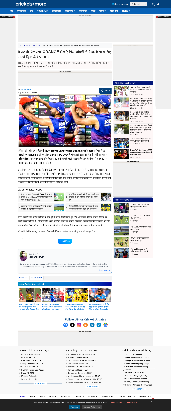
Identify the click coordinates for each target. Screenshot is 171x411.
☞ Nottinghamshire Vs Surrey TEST (80, 354)
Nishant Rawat (26, 89)
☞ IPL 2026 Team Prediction (30, 354)
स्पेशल (93, 11)
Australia (42, 11)
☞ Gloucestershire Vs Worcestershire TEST (83, 379)
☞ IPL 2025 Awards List (28, 367)
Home (23, 396)
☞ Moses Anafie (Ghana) (133, 372)
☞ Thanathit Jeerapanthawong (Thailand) (135, 367)
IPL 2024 (36, 46)
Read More (65, 241)
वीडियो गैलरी (114, 11)
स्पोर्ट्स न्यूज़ (83, 11)
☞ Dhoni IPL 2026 (26, 373)
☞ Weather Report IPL (28, 379)
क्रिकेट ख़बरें (21, 11)
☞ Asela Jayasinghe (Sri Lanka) (136, 357)
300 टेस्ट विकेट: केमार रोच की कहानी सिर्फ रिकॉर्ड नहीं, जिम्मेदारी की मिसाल (140, 89)
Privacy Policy (127, 396)
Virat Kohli (23, 278)
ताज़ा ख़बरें (27, 46)
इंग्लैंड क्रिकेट (56, 11)
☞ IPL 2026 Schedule (28, 376)
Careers (92, 396)
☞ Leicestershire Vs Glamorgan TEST (81, 360)
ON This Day (66, 396)
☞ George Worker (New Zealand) (136, 360)
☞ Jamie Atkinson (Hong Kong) (136, 364)
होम (12, 11)
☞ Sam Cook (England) (132, 354)
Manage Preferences (92, 407)
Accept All (74, 407)
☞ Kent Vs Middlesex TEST (76, 370)
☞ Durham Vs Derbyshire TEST (78, 373)
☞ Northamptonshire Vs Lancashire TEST (82, 376)
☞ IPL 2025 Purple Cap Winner (31, 370)
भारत (31, 11)
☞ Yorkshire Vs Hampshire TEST (79, 367)
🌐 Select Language (120, 4)
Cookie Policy (108, 396)
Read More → (104, 270)
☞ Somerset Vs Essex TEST (77, 364)
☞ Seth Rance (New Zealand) (135, 379)
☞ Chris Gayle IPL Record (30, 360)
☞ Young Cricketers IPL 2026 (31, 364)
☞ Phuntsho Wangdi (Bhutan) (135, 375)
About (33, 396)
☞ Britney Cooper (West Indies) (136, 382)
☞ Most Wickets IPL (27, 357)
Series (52, 396)
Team (42, 396)
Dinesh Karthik (36, 278)
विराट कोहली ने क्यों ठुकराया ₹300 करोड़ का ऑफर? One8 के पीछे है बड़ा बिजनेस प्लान (141, 152)
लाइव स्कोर (70, 11)
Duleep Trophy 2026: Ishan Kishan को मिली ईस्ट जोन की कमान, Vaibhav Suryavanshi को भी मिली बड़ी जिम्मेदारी (52, 309)
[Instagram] (79, 325)
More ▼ (126, 11)
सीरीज (102, 11)
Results (80, 396)
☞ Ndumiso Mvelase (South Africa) (137, 385)
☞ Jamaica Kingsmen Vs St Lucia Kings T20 (83, 382)
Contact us (145, 396)
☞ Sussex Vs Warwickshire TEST (79, 357)
